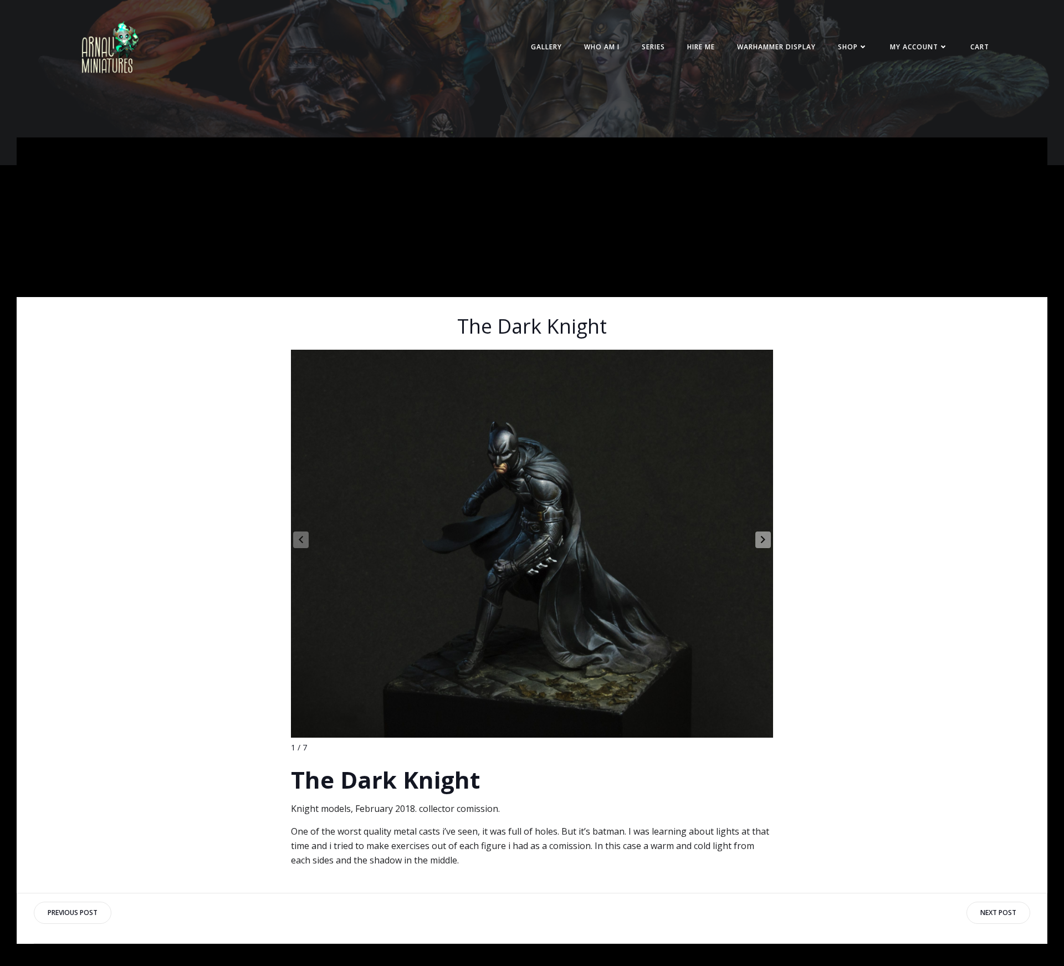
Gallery (546, 47)
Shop (848, 47)
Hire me (701, 47)
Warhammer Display (776, 47)
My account (914, 47)
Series (653, 47)
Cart (979, 47)
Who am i (602, 47)
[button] (763, 539)
